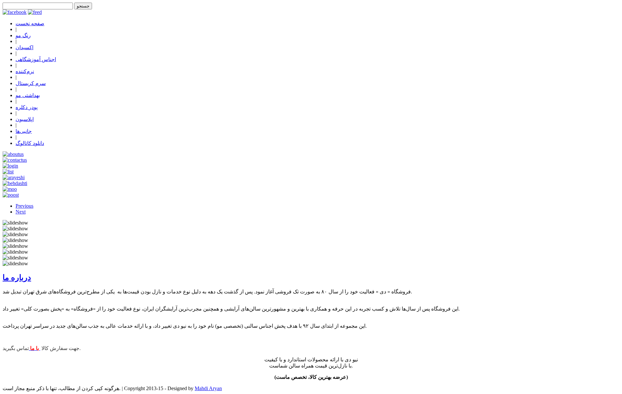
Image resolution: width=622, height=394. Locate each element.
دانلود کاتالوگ (30, 143)
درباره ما (17, 277)
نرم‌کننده (25, 71)
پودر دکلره (27, 107)
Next (21, 211)
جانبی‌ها (24, 131)
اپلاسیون (25, 119)
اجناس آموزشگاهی (36, 59)
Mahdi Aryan (208, 388)
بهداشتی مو (28, 95)
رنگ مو (23, 35)
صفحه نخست (30, 23)
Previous (24, 206)
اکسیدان (24, 47)
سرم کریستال (31, 83)
